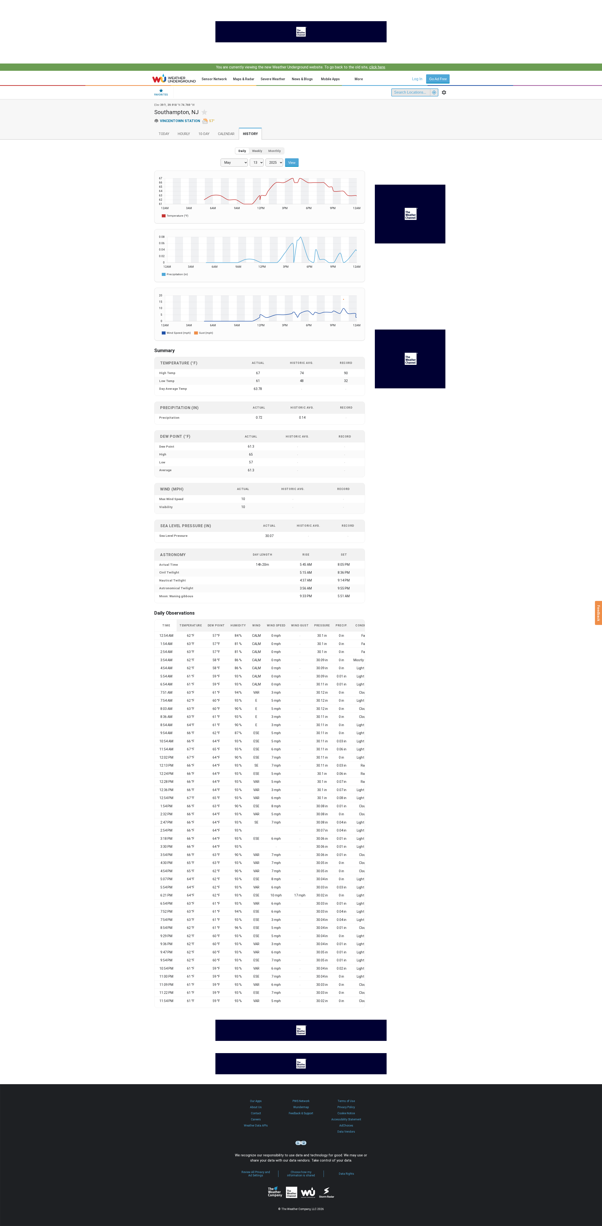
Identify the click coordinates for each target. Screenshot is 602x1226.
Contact (256, 1113)
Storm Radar (326, 1192)
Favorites (161, 94)
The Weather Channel (291, 1192)
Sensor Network (214, 79)
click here (377, 67)
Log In (417, 79)
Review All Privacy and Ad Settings (256, 1173)
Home (174, 78)
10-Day (204, 134)
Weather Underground (308, 1192)
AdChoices (346, 1125)
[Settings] (444, 92)
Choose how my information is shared (301, 1173)
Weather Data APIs (256, 1125)
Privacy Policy (346, 1107)
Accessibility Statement (346, 1119)
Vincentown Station (180, 121)
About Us (256, 1107)
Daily (242, 151)
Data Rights (346, 1173)
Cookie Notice (346, 1113)
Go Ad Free (438, 79)
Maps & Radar (243, 79)
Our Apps (256, 1101)
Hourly (184, 134)
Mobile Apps (330, 79)
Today (163, 134)
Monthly (274, 151)
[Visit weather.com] (301, 31)
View (291, 162)
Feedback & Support (301, 1113)
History (250, 134)
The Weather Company (275, 1192)
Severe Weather (273, 79)
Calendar (226, 134)
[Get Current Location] (434, 92)
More (359, 79)
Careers (256, 1119)
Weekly (257, 151)
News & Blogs (302, 79)
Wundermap (301, 1107)
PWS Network (301, 1101)
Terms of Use (346, 1101)
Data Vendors (346, 1131)
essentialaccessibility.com (301, 1143)
